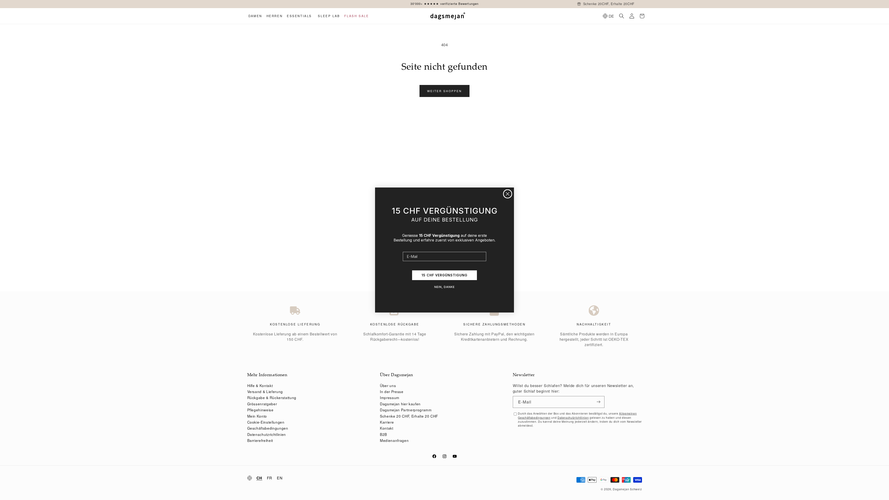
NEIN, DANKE (444, 287)
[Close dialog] (508, 194)
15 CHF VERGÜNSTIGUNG (444, 275)
